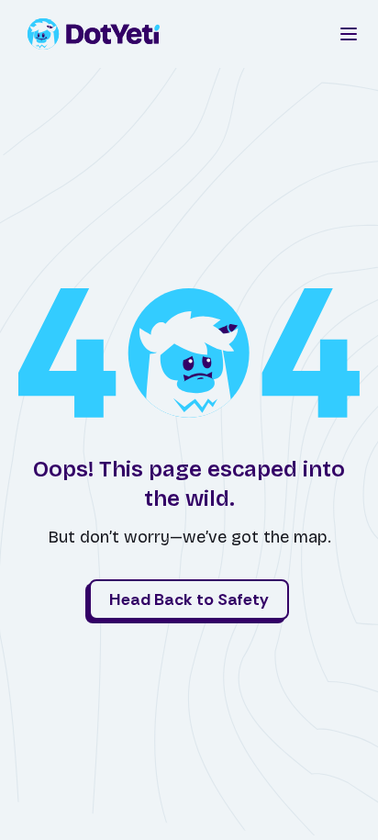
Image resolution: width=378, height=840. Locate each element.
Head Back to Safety (189, 599)
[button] (349, 34)
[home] (99, 34)
